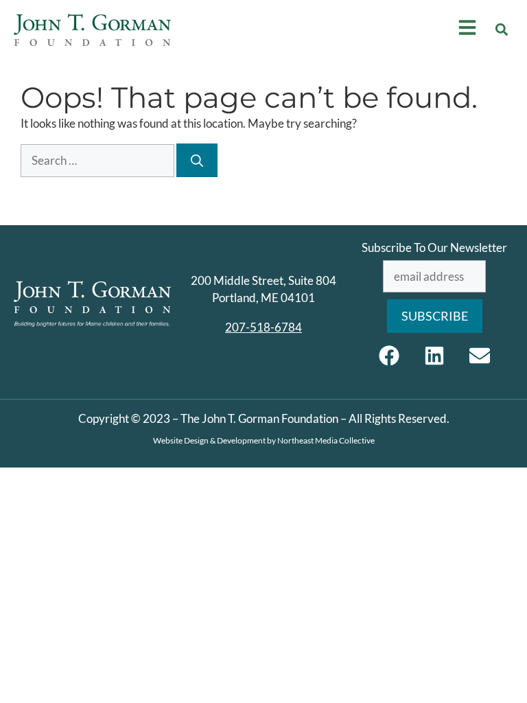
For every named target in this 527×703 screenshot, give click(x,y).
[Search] (197, 160)
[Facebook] (389, 355)
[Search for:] (98, 160)
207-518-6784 (263, 327)
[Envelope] (479, 355)
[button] (502, 30)
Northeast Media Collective (326, 440)
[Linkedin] (434, 355)
